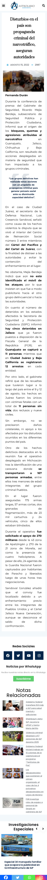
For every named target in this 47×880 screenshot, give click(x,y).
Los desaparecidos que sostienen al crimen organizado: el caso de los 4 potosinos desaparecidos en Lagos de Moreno (35, 782)
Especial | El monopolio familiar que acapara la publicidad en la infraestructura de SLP (23, 865)
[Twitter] (18, 655)
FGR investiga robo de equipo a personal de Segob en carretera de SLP (34, 805)
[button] (3, 5)
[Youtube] (29, 655)
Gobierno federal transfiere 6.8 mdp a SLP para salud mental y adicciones (35, 708)
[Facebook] (8, 655)
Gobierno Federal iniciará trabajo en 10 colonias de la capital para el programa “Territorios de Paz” (34, 756)
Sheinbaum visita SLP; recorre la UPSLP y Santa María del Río (34, 723)
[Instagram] (39, 655)
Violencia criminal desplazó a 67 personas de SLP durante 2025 (34, 737)
